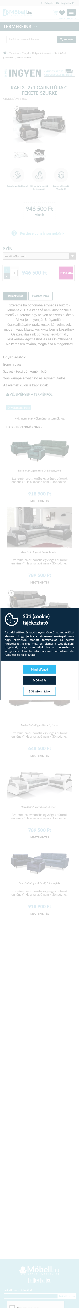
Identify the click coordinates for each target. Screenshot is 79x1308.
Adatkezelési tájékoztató (20, 655)
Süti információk (39, 691)
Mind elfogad (39, 669)
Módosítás (39, 680)
